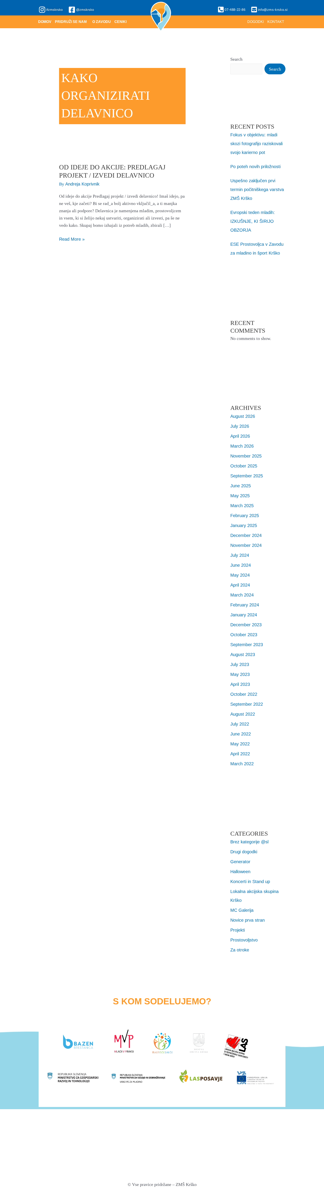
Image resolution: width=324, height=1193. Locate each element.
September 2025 (246, 475)
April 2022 (240, 753)
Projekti (237, 930)
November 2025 (246, 456)
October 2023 (243, 634)
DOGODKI (255, 22)
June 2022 (240, 734)
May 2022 (240, 743)
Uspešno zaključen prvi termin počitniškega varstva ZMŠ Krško (257, 189)
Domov (44, 22)
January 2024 (243, 614)
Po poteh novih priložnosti (255, 166)
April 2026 (240, 436)
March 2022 (242, 763)
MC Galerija (241, 910)
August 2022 (242, 714)
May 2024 (240, 575)
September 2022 (246, 704)
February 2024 (244, 604)
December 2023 (246, 624)
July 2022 (239, 724)
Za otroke (239, 949)
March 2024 (242, 595)
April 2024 (240, 585)
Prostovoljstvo (244, 940)
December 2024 (246, 535)
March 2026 (242, 446)
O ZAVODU (101, 22)
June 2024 (240, 565)
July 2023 (239, 664)
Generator (240, 861)
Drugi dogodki (243, 851)
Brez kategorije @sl (249, 841)
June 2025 (240, 485)
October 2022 (243, 694)
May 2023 (240, 674)
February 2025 (244, 515)
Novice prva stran (247, 920)
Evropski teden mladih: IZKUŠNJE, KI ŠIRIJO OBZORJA (252, 221)
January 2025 (243, 525)
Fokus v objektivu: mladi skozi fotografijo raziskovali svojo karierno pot (256, 143)
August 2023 (242, 654)
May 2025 (240, 495)
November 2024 (246, 545)
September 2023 (246, 644)
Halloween (240, 871)
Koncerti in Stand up (250, 881)
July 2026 (239, 426)
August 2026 (242, 416)
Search (236, 59)
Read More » (72, 239)
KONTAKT (275, 22)
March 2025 (242, 505)
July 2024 (239, 555)
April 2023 (240, 684)
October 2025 (243, 465)
